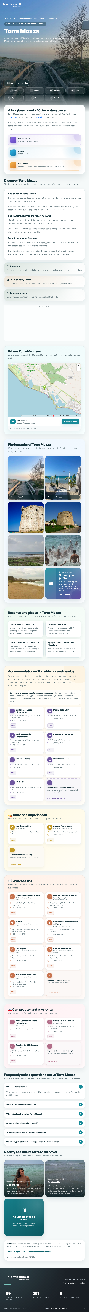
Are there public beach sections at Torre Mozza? (28, 1132)
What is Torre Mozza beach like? (21, 1104)
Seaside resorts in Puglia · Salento (31, 18)
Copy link (24, 83)
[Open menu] (84, 4)
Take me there (71, 421)
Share (10, 83)
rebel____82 (19, 497)
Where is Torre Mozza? (16, 1087)
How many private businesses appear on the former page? (32, 1142)
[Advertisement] (44, 61)
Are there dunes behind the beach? (22, 1123)
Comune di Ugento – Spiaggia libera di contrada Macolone (29, 1252)
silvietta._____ (57, 497)
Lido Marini (38, 117)
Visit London (80, 1308)
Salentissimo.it (9, 18)
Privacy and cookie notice (74, 1283)
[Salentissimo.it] (12, 5)
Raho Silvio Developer (59, 1308)
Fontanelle (12, 117)
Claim (13, 725)
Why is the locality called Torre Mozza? (24, 1114)
